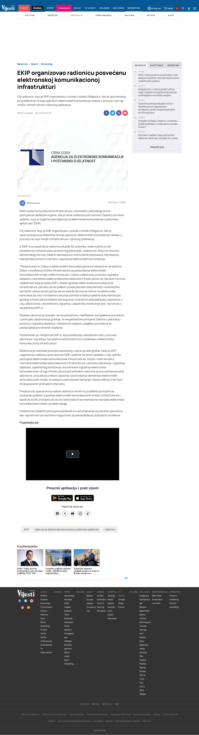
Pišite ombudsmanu (30, 714)
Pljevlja (143, 667)
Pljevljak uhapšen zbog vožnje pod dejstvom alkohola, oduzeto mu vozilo (158, 137)
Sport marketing (69, 662)
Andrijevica (145, 599)
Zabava (100, 592)
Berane (143, 607)
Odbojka (68, 641)
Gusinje (143, 626)
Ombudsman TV (46, 647)
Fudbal (67, 607)
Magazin (80, 592)
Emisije (121, 599)
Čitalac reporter (170, 714)
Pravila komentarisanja (97, 714)
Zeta (142, 690)
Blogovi (84, 704)
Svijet (90, 592)
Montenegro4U (160, 592)
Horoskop (112, 618)
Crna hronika (46, 607)
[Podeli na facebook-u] (106, 113)
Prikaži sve (157, 147)
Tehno (43, 633)
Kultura (43, 611)
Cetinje (143, 618)
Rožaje (143, 671)
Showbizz (101, 611)
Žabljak (143, 694)
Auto (42, 618)
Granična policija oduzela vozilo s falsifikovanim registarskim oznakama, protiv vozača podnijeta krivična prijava (156, 108)
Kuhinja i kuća (111, 609)
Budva (142, 614)
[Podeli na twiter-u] (112, 113)
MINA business (33, 203)
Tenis (66, 614)
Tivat (142, 679)
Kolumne (133, 592)
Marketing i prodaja (142, 714)
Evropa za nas (91, 609)
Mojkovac (144, 645)
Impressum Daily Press (120, 714)
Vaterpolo (68, 622)
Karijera (51, 721)
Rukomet (68, 618)
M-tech (43, 629)
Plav (141, 656)
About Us (146, 721)
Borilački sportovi (68, 647)
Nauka (43, 637)
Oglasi (170, 8)
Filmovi (121, 607)
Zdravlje (111, 595)
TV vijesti (121, 594)
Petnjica (143, 652)
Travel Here (157, 599)
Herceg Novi (143, 631)
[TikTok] (87, 513)
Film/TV (100, 603)
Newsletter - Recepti (103, 721)
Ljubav (111, 614)
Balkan (90, 595)
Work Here (156, 595)
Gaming (100, 607)
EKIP (26, 529)
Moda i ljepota (111, 601)
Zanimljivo (101, 599)
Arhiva (96, 704)
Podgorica (144, 595)
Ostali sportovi (68, 628)
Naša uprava (46, 652)
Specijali (107, 704)
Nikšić (142, 648)
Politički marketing (174, 605)
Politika (43, 595)
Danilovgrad (145, 622)
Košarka (68, 611)
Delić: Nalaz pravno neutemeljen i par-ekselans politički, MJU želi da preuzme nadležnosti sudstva (158, 77)
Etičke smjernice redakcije (54, 714)
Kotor (142, 641)
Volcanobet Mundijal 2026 (69, 599)
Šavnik (143, 675)
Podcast (44, 614)
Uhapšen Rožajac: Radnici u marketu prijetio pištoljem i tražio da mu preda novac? (157, 123)
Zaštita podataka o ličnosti (127, 721)
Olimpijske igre (69, 635)
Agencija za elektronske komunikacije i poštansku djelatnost (67, 529)
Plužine (143, 660)
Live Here (156, 603)
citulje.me (156, 8)
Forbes (57, 592)
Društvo (44, 599)
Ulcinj (142, 686)
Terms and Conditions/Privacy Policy (74, 721)
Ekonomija (45, 603)
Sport (67, 592)
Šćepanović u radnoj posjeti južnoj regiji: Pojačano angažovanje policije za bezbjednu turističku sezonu (157, 92)
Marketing (174, 592)
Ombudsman (46, 641)
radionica (110, 529)
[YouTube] (72, 513)
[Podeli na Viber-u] (119, 113)
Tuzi (141, 682)
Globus (90, 603)
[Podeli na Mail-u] (125, 113)
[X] (65, 513)
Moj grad (144, 592)
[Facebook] (57, 513)
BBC (117, 704)
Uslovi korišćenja (76, 714)
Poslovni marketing (174, 597)
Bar (141, 603)
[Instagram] (80, 513)
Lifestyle (112, 592)
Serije (121, 603)
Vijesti (43, 592)
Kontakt (157, 714)
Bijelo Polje (144, 611)
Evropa (90, 599)
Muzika (100, 595)
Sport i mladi (67, 654)
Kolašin (143, 637)
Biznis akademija (45, 624)
